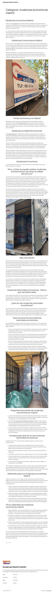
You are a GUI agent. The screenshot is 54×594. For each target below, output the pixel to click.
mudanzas (14, 23)
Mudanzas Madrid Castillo (10, 2)
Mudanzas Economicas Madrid (19, 20)
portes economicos (22, 123)
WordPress (49, 590)
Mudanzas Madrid (11, 134)
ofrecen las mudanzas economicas (24, 421)
